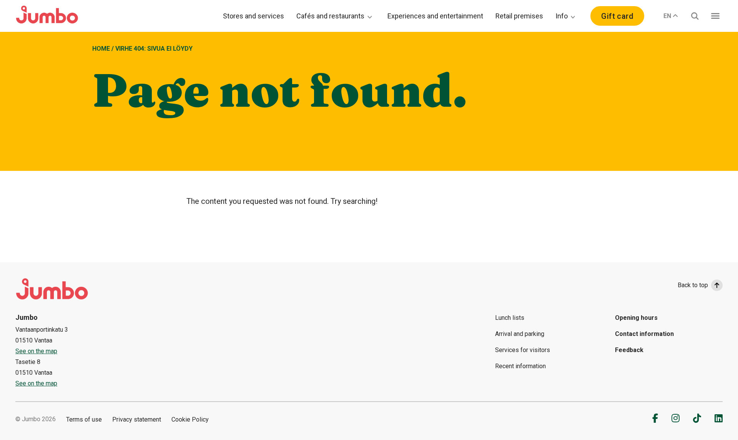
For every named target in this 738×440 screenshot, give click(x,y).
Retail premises (519, 16)
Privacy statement (136, 419)
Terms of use (84, 419)
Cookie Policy (190, 419)
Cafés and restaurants (330, 16)
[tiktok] (697, 418)
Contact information (644, 333)
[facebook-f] (655, 418)
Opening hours (636, 317)
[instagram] (676, 418)
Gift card (617, 16)
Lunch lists (509, 317)
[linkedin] (719, 418)
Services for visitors (522, 350)
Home (101, 48)
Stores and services (253, 16)
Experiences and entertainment (435, 16)
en (667, 16)
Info (561, 16)
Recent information (520, 366)
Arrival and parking (519, 333)
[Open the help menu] (715, 16)
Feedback (629, 350)
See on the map (36, 351)
